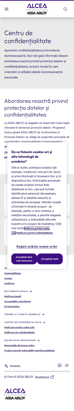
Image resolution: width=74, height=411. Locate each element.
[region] (37, 205)
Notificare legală (12, 296)
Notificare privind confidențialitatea (35, 233)
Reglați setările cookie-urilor (37, 246)
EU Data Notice (12, 306)
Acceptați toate (50, 259)
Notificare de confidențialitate (19, 332)
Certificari (9, 283)
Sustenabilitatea (12, 273)
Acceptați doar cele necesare (24, 259)
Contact (8, 278)
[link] (59, 365)
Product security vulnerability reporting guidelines (29, 350)
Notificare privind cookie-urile (19, 327)
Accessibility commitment (17, 301)
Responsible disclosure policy (19, 345)
